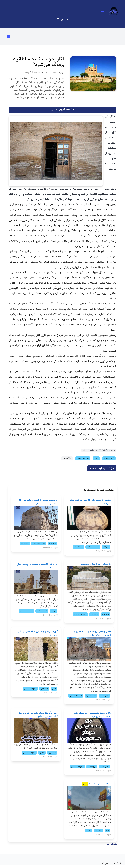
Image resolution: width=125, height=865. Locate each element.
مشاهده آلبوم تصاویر (62, 109)
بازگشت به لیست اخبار (102, 468)
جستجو (64, 19)
